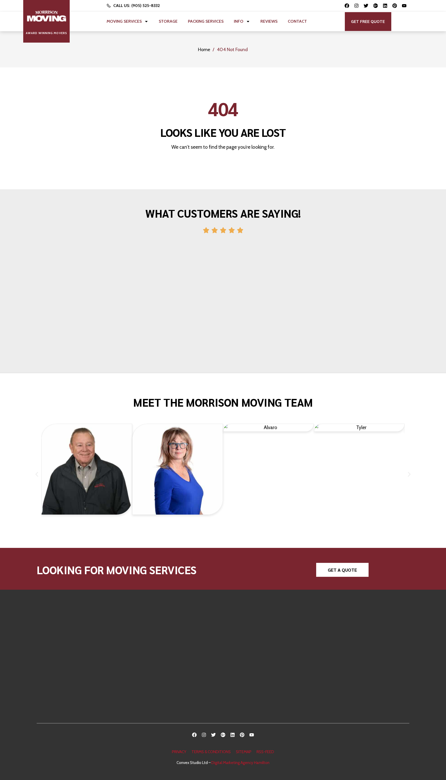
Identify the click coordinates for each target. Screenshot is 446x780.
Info (238, 21)
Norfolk (273, 671)
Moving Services (124, 21)
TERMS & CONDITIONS (211, 752)
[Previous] (28, 298)
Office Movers (362, 663)
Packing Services (206, 21)
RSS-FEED (265, 752)
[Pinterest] (394, 5)
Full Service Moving (367, 628)
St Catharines (279, 628)
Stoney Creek (196, 646)
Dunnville (275, 662)
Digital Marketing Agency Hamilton (240, 762)
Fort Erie (274, 636)
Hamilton (192, 628)
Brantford (193, 689)
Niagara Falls (278, 697)
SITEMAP (243, 752)
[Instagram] (356, 5)
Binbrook (192, 654)
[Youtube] (404, 5)
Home (204, 49)
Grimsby (191, 663)
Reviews (268, 21)
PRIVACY (179, 752)
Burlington (193, 672)
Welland (274, 645)
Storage (168, 21)
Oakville (191, 706)
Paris (188, 698)
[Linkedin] (385, 5)
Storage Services (365, 672)
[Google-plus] (375, 5)
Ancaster (192, 637)
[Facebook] (347, 5)
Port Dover (277, 679)
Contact (297, 21)
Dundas (191, 680)
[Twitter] (366, 5)
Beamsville (276, 654)
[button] (368, 21)
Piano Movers (362, 646)
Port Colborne (279, 688)
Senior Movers (363, 654)
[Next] (418, 298)
